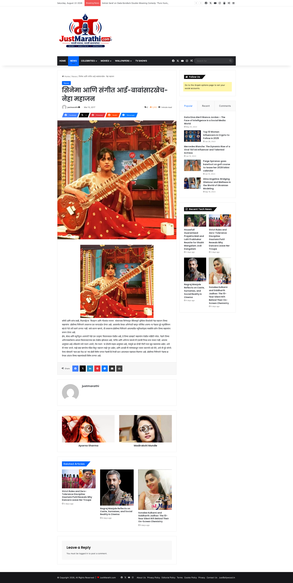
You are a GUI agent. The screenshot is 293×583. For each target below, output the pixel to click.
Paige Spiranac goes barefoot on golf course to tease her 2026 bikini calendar (216, 166)
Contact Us (212, 577)
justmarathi (72, 107)
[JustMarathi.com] (85, 31)
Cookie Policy (190, 577)
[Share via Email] (112, 368)
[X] (83, 368)
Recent (206, 105)
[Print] (119, 368)
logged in (83, 553)
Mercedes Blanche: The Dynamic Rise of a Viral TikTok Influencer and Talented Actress (207, 149)
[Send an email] (79, 107)
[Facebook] (75, 368)
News (73, 60)
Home (62, 60)
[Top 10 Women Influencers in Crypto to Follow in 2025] (192, 136)
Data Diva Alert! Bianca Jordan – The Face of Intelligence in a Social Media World (205, 120)
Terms (180, 577)
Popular (188, 105)
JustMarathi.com (108, 577)
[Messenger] (105, 368)
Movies (105, 60)
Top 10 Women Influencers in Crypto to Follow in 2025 (216, 135)
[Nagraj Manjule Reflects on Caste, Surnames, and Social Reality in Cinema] (117, 487)
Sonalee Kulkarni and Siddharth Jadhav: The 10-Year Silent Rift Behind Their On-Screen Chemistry (153, 517)
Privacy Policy (153, 577)
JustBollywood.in (227, 577)
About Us (141, 577)
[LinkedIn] (90, 368)
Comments (225, 105)
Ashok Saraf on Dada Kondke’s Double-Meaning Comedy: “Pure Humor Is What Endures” (144, 3)
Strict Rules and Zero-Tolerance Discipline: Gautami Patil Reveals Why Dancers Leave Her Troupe (77, 495)
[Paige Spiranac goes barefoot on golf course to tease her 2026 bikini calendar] (192, 165)
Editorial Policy (168, 577)
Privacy (201, 577)
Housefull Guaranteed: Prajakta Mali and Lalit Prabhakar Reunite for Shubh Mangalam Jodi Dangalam (194, 239)
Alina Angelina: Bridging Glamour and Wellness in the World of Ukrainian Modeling (217, 183)
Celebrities (88, 60)
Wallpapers (122, 60)
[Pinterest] (97, 368)
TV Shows (141, 60)
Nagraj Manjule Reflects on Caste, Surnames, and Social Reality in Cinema (116, 511)
